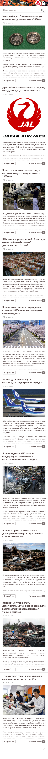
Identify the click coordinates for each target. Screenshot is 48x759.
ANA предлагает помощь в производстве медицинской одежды (21, 381)
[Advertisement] (24, 755)
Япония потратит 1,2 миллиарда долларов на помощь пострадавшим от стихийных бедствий (23, 533)
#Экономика (8, 23)
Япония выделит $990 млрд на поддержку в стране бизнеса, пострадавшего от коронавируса (19, 456)
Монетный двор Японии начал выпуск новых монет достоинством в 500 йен (22, 18)
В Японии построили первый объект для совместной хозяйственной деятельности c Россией (23, 242)
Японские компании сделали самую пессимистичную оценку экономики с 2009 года (21, 173)
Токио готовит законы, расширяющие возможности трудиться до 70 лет (22, 677)
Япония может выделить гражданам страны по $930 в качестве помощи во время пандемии (22, 310)
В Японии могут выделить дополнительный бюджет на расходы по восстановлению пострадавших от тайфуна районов (24, 607)
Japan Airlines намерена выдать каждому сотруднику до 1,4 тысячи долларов (23, 89)
